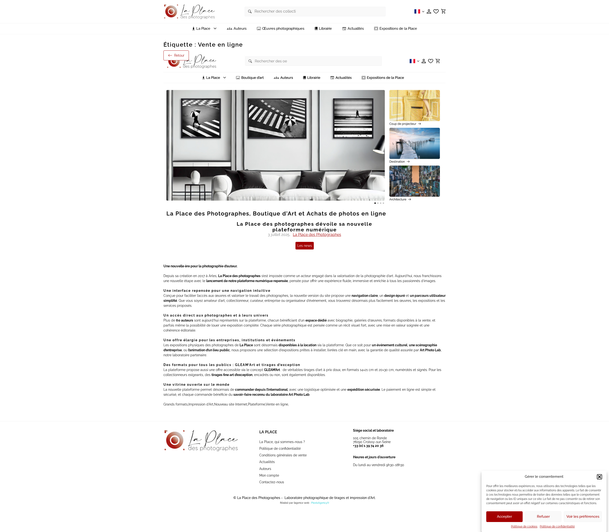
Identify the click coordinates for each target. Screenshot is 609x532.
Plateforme (256, 404)
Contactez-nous (271, 482)
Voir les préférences (582, 517)
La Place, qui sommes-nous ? (282, 442)
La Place (268, 432)
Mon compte (269, 475)
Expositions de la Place (398, 29)
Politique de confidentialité (557, 526)
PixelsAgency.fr (320, 502)
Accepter (504, 517)
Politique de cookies (524, 526)
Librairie (325, 29)
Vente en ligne (277, 404)
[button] (599, 476)
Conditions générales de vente (283, 455)
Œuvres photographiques (283, 29)
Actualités (356, 29)
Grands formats (175, 404)
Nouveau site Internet (230, 404)
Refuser (543, 517)
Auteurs (240, 29)
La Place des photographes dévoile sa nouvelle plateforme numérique (304, 227)
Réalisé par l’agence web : (295, 502)
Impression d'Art (200, 404)
